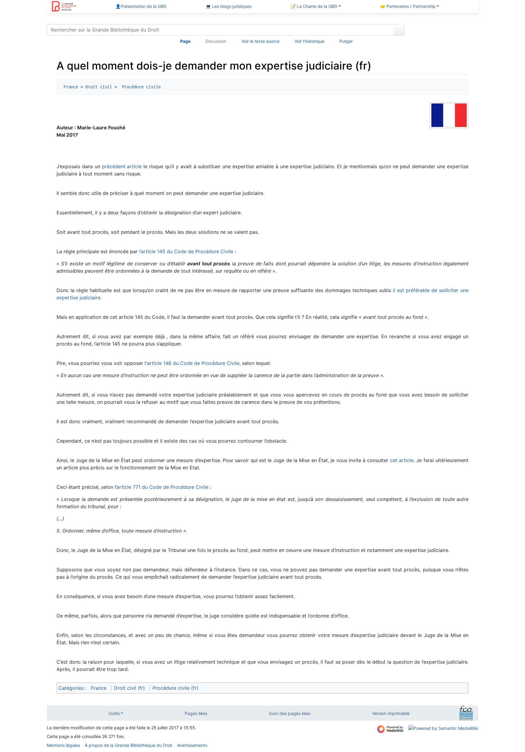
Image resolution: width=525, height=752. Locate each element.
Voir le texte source (261, 41)
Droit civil (98, 86)
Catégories (71, 688)
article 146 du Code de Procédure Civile (193, 363)
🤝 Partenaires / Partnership (408, 6)
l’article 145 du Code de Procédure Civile (186, 251)
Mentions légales (63, 745)
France (70, 86)
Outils (114, 713)
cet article (401, 460)
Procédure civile (140, 86)
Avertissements (192, 745)
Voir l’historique (309, 41)
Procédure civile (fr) (175, 688)
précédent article (122, 166)
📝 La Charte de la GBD (313, 6)
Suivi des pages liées (290, 713)
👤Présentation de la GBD (140, 6)
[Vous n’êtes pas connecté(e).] (444, 31)
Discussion (215, 41)
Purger (346, 41)
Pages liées (196, 713)
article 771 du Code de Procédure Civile (162, 487)
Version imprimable (391, 713)
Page (185, 41)
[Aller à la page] (399, 30)
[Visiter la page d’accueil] (64, 7)
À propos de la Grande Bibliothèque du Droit (128, 745)
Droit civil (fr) (129, 688)
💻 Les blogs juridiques (229, 6)
